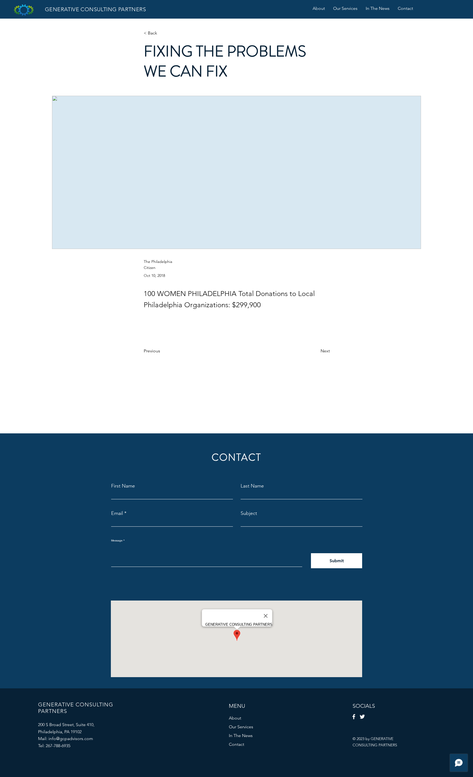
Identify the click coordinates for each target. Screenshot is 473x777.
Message (117, 540)
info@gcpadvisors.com (70, 738)
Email (117, 513)
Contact (236, 744)
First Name (123, 485)
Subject (249, 513)
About (235, 718)
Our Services (241, 726)
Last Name (252, 485)
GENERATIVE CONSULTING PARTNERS (95, 9)
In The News (241, 735)
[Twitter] (362, 716)
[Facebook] (353, 716)
